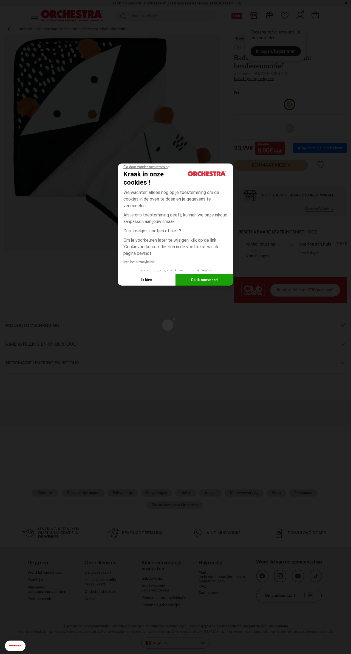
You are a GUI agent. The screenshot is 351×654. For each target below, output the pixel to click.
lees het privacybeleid (139, 262)
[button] (15, 646)
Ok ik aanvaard (204, 280)
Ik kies (146, 280)
